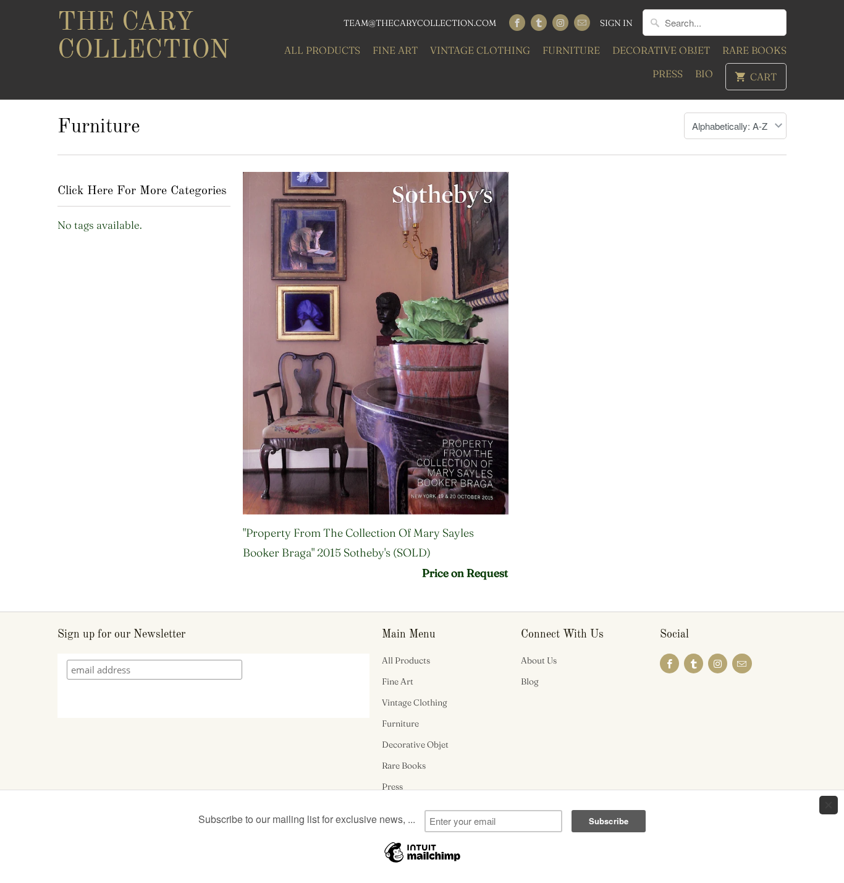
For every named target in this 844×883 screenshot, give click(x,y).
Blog (530, 681)
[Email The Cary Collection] (582, 22)
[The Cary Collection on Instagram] (560, 22)
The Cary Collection (143, 37)
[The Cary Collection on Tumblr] (539, 22)
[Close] (828, 805)
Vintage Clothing (480, 50)
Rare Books (754, 50)
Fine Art (395, 50)
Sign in (616, 22)
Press (667, 73)
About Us (539, 660)
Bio (704, 73)
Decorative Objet (661, 50)
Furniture (571, 50)
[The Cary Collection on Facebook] (517, 22)
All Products (322, 50)
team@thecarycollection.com (420, 22)
